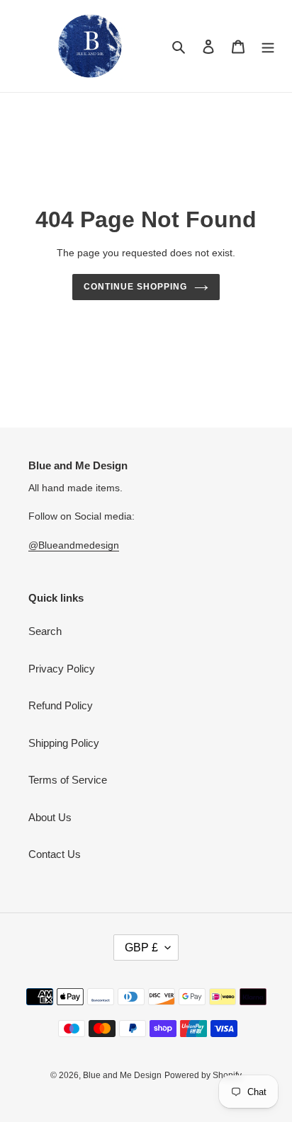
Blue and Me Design (122, 1075)
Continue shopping (135, 287)
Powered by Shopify (203, 1075)
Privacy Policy (61, 669)
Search (45, 631)
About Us (50, 817)
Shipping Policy (63, 743)
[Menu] (268, 46)
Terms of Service (67, 780)
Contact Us (54, 854)
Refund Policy (60, 705)
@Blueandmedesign (73, 545)
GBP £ (141, 947)
